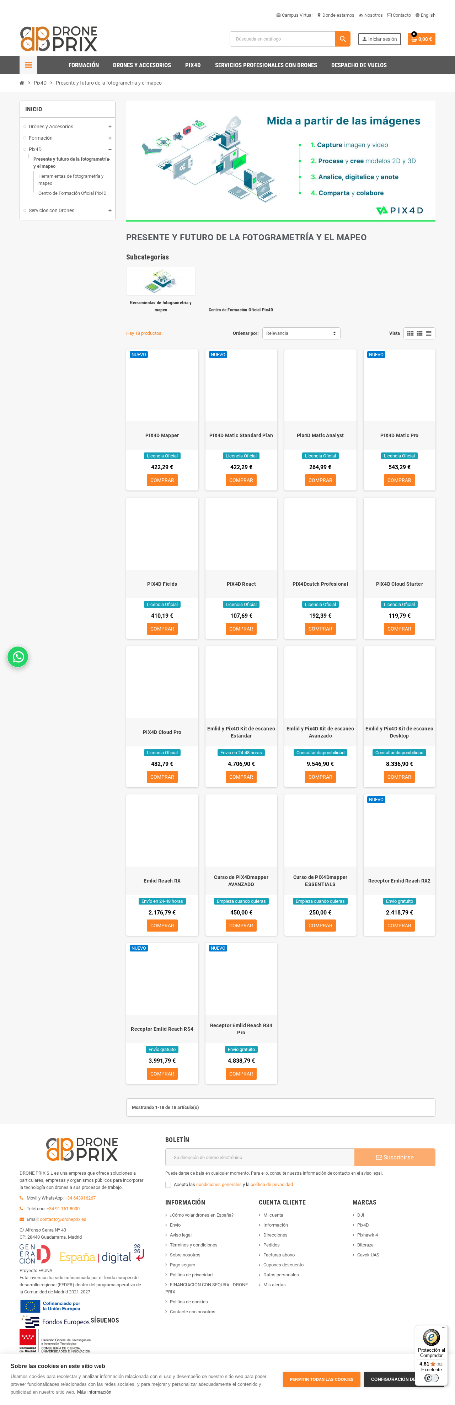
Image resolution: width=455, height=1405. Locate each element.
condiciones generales (219, 1184)
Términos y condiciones (194, 1245)
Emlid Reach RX (162, 881)
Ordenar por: (246, 333)
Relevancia (277, 333)
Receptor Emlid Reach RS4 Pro (241, 1029)
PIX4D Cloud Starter (399, 584)
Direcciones (275, 1235)
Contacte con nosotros (192, 1311)
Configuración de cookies (404, 1379)
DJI (360, 1215)
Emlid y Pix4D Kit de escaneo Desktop (399, 732)
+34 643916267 (80, 1198)
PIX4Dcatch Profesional (320, 584)
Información (275, 1225)
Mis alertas (274, 1284)
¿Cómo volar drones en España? (202, 1215)
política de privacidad (272, 1184)
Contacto (401, 15)
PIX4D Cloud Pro (162, 732)
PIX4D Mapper (162, 435)
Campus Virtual (294, 15)
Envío (175, 1225)
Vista (394, 333)
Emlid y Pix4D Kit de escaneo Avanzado (320, 732)
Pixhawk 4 (367, 1235)
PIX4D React (241, 584)
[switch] (431, 1378)
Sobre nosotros (185, 1254)
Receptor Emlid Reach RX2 (399, 881)
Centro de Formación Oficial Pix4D (241, 309)
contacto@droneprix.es (63, 1219)
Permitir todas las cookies (321, 1379)
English (425, 15)
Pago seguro (182, 1264)
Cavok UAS (368, 1254)
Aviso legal (181, 1235)
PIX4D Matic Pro (399, 435)
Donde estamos (335, 15)
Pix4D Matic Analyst (320, 435)
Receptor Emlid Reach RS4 (162, 1029)
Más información (94, 1392)
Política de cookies (189, 1301)
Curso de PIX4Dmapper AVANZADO (241, 880)
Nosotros (371, 15)
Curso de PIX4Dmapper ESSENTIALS (320, 880)
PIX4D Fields (162, 584)
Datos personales (281, 1274)
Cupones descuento (283, 1264)
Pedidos (271, 1245)
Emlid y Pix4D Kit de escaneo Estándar (241, 732)
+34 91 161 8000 (63, 1208)
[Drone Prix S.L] (59, 38)
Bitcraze (365, 1245)
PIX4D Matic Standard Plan (241, 435)
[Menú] (443, 1329)
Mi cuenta (273, 1215)
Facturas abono (279, 1254)
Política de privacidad (191, 1274)
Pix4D (363, 1225)
